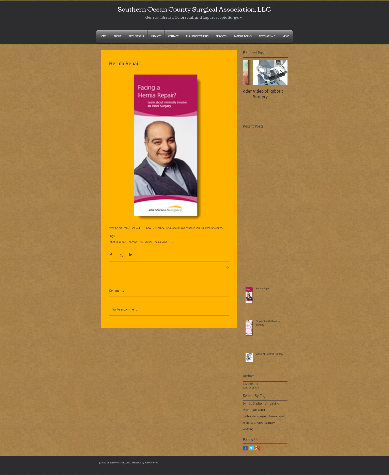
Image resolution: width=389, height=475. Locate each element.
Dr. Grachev (146, 242)
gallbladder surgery (255, 416)
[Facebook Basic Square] (245, 448)
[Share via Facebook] (111, 255)
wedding (248, 429)
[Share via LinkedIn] (131, 255)
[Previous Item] (249, 72)
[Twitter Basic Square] (251, 448)
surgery (270, 423)
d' (266, 403)
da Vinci (133, 242)
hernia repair (161, 242)
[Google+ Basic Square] (257, 448)
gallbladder (258, 410)
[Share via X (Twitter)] (121, 255)
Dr (172, 242)
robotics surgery (117, 242)
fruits (246, 410)
